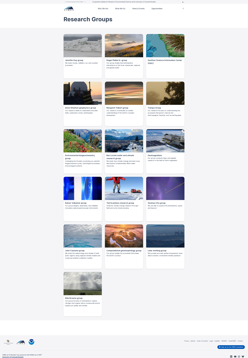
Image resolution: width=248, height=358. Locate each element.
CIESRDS (224, 341)
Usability (217, 341)
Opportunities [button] (157, 9)
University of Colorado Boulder (13, 357)
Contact (240, 341)
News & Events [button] (138, 9)
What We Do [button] (120, 9)
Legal (211, 341)
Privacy (186, 341)
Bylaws (193, 341)
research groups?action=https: (75, 2)
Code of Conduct (202, 341)
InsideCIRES (232, 341)
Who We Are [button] (103, 9)
